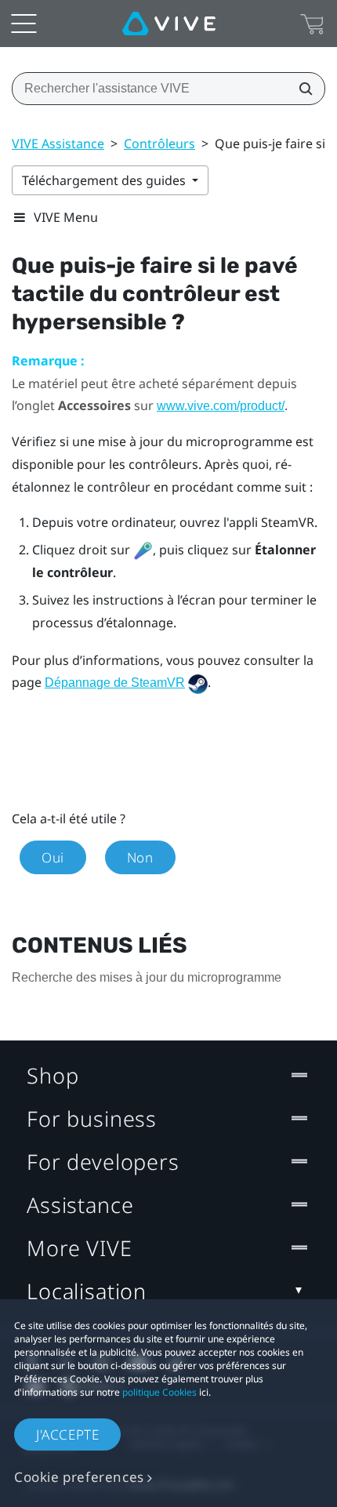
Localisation (87, 1290)
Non (140, 857)
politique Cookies (159, 1392)
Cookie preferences (79, 1477)
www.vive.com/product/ (220, 405)
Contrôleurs (159, 143)
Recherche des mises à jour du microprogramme (146, 977)
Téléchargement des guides (105, 180)
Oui (53, 857)
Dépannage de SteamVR (115, 682)
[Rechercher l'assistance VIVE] (301, 88)
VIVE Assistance (58, 143)
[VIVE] (169, 23)
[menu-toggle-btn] (23, 23)
